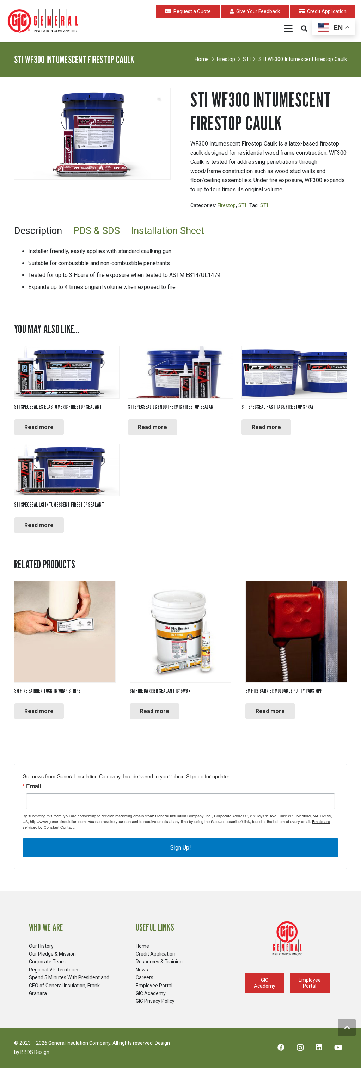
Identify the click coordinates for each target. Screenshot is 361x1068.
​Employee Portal (154, 985)
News (142, 970)
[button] (289, 28)
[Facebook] (281, 1047)
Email (33, 786)
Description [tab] (38, 230)
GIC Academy (151, 993)
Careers (144, 977)
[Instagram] (300, 1047)
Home (202, 59)
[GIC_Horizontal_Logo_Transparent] (44, 21)
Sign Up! (180, 847)
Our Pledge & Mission (52, 954)
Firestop (226, 59)
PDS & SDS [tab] (96, 230)
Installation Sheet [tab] (167, 230)
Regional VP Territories (54, 970)
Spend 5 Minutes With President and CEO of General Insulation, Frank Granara (69, 985)
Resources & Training (159, 961)
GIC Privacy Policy (155, 1001)
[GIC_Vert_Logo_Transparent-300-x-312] (287, 938)
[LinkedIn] (319, 1047)
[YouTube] (338, 1047)
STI (247, 59)
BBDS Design (34, 1052)
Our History (41, 946)
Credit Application (155, 954)
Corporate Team (47, 961)
